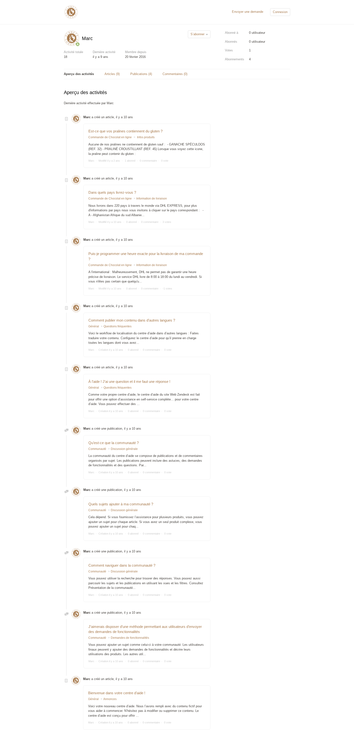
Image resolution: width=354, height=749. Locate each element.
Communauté (97, 449)
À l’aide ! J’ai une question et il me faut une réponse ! (129, 381)
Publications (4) (141, 74)
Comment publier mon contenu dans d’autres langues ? (131, 320)
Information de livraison (151, 198)
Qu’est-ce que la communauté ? (113, 443)
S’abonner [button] (197, 34)
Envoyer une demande (247, 12)
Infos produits (145, 137)
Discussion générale (124, 449)
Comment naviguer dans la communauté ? (121, 565)
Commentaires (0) (175, 74)
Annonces (110, 699)
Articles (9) (112, 74)
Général (93, 326)
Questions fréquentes (117, 326)
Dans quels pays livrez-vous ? (112, 192)
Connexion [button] (280, 12)
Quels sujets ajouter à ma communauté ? (120, 504)
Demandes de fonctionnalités (130, 637)
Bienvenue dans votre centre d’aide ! (116, 693)
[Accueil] (71, 12)
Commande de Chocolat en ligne (110, 137)
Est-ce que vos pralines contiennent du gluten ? (125, 131)
